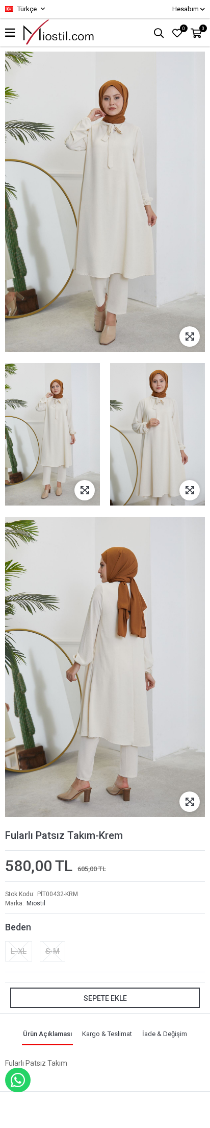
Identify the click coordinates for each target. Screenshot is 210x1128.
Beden (18, 927)
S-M (52, 951)
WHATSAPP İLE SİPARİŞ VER (18, 1080)
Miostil (36, 903)
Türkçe (26, 9)
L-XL (19, 951)
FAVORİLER (183, 28)
